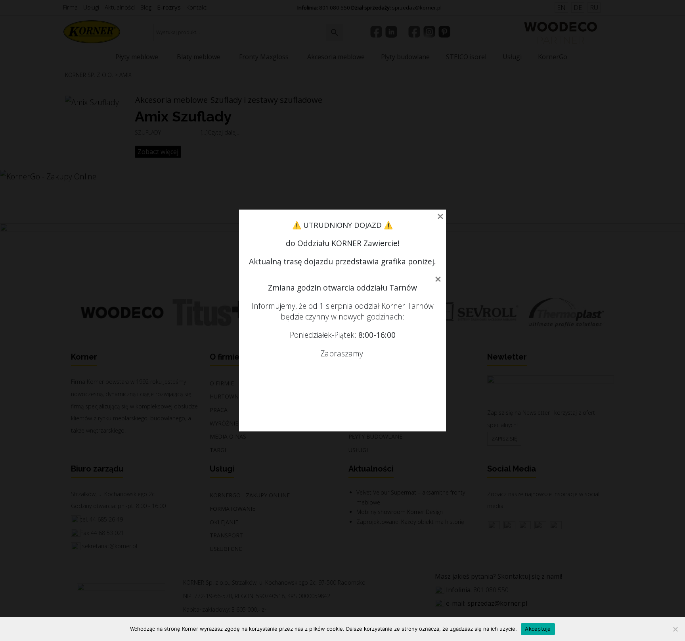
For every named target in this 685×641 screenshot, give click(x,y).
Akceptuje (538, 629)
